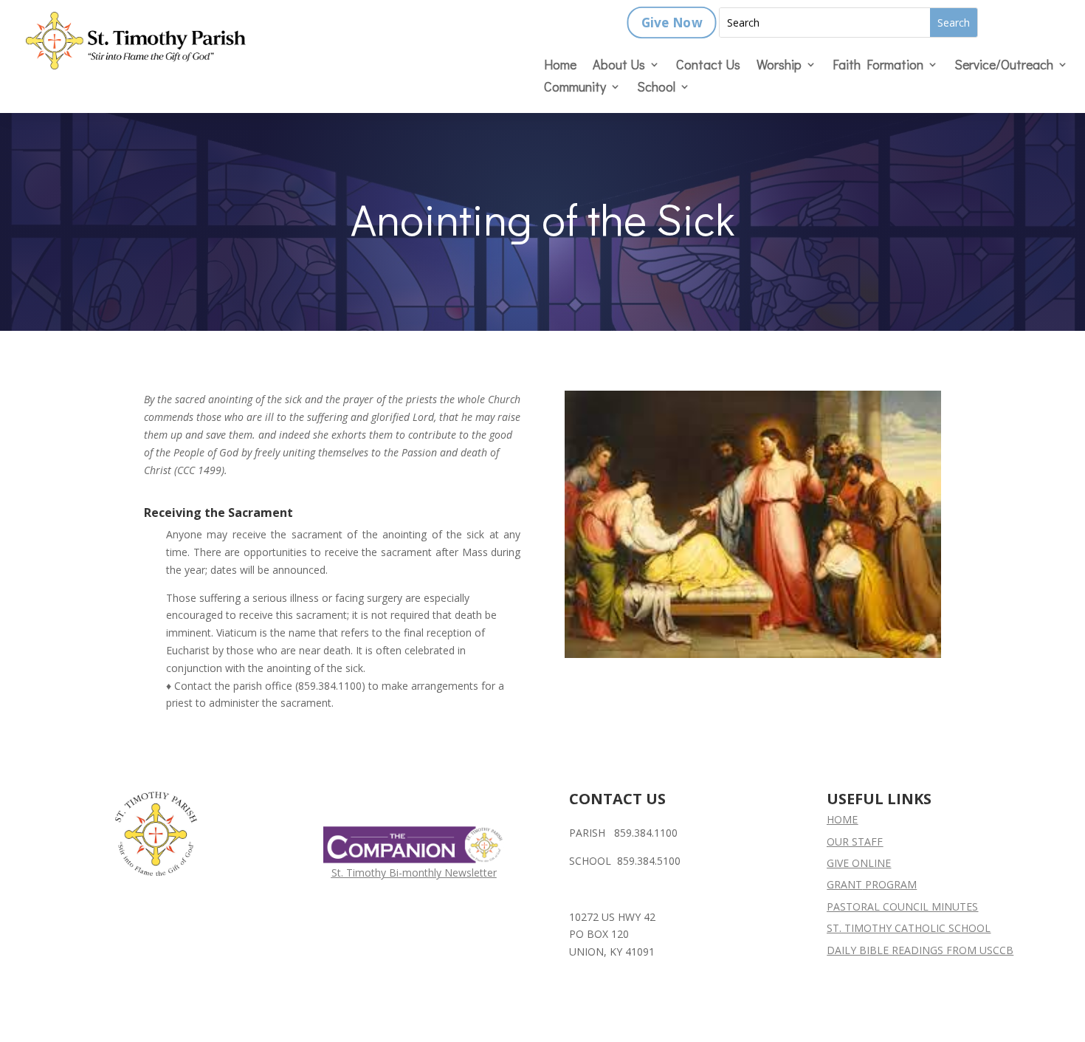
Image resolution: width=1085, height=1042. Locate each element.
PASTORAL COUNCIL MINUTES (902, 906)
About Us (619, 66)
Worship (779, 66)
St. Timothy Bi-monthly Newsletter (414, 873)
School (656, 88)
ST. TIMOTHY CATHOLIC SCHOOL (909, 928)
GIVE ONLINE (859, 863)
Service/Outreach (1003, 66)
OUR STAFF (855, 841)
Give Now (671, 22)
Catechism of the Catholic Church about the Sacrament (275, 487)
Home (560, 66)
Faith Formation (878, 66)
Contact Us (708, 66)
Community (575, 88)
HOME (842, 819)
